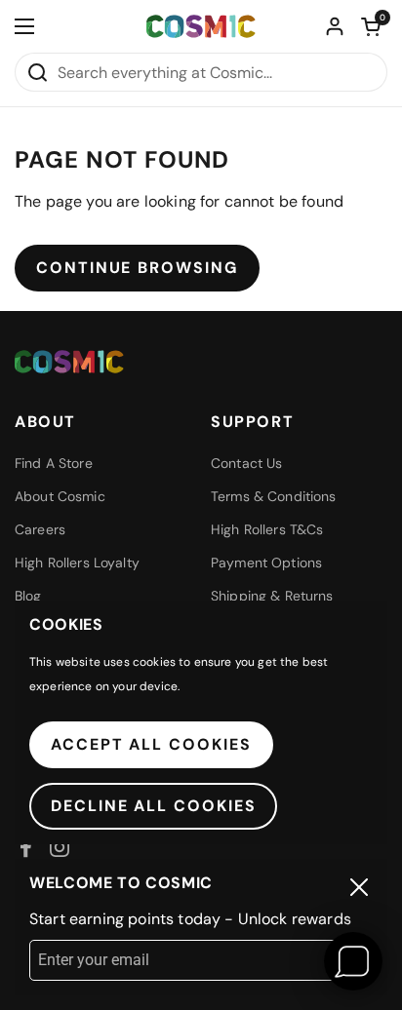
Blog (28, 595)
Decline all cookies (153, 806)
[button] (371, 26)
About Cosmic (60, 496)
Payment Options (266, 562)
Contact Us (246, 463)
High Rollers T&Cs (267, 529)
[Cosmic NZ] (201, 27)
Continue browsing (137, 267)
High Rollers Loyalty (77, 562)
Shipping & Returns (272, 595)
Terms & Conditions (274, 496)
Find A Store (54, 463)
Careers (40, 529)
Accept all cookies (151, 744)
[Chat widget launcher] (353, 961)
